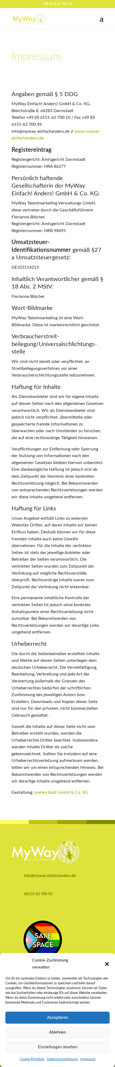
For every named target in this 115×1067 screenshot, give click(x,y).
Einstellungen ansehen (57, 1047)
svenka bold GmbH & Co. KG (61, 792)
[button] (107, 964)
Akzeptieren (57, 1018)
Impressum (87, 1059)
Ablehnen (57, 1032)
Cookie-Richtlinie (32, 1059)
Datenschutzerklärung (62, 1059)
